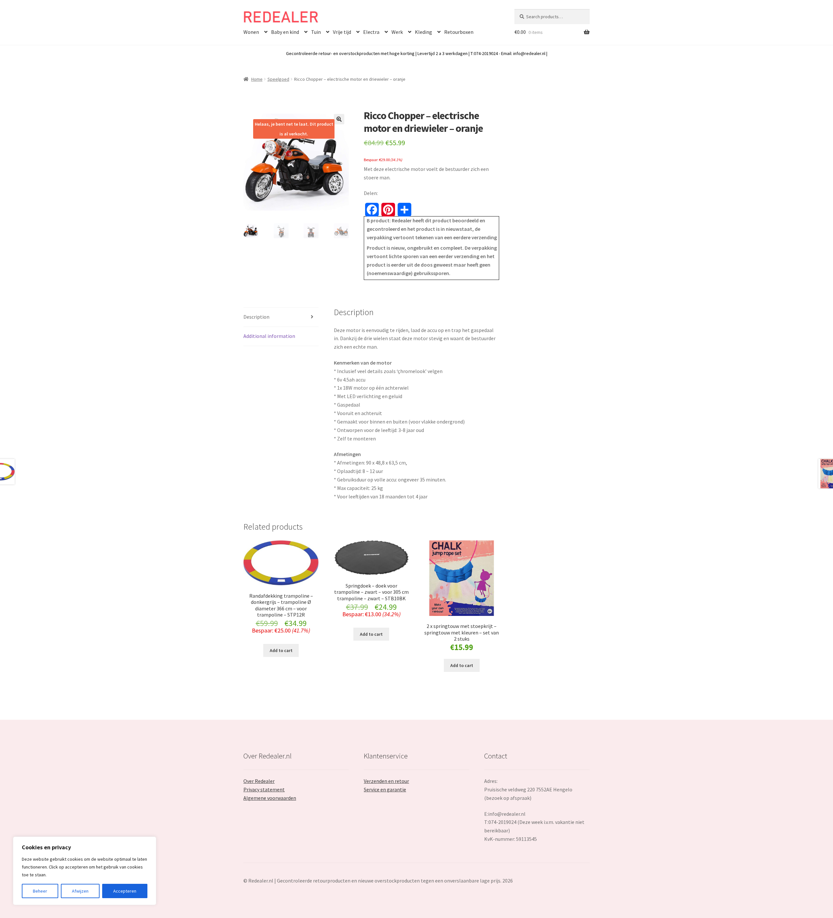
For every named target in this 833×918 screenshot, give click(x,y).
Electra (371, 32)
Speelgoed (278, 79)
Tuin (316, 32)
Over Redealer (259, 781)
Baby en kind (285, 32)
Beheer (40, 891)
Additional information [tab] (269, 336)
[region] (84, 871)
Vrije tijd (342, 32)
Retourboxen (458, 32)
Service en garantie (385, 789)
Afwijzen (80, 891)
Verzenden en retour (386, 781)
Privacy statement (264, 789)
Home (257, 79)
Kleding (423, 32)
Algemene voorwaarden (269, 798)
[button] (339, 119)
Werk (397, 32)
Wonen (251, 32)
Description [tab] (256, 316)
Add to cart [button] (281, 650)
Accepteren (124, 891)
